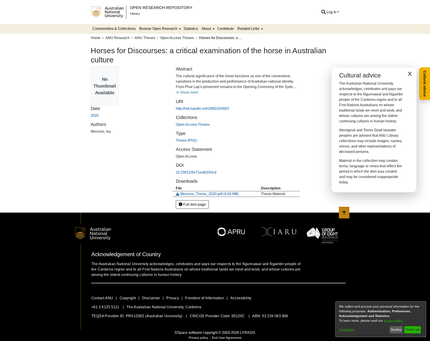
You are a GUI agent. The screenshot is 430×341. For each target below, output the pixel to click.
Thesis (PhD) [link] (186, 140)
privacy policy (393, 320)
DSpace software (188, 332)
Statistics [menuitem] (191, 29)
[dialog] (381, 319)
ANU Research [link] (117, 38)
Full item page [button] (194, 204)
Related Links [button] (248, 29)
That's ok (412, 329)
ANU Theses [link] (145, 38)
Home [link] (96, 38)
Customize (346, 329)
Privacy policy (198, 337)
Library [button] (135, 13)
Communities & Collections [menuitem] (114, 29)
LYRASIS (247, 332)
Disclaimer (151, 298)
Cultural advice (425, 83)
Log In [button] (332, 12)
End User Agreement (226, 337)
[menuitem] (160, 28)
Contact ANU (102, 298)
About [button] (206, 29)
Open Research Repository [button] (161, 7)
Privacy (172, 298)
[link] (193, 124)
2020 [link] (95, 115)
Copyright (128, 298)
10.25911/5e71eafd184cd (196, 172)
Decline (396, 329)
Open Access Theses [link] (177, 38)
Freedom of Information (204, 298)
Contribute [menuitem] (225, 29)
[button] (323, 12)
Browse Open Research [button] (158, 29)
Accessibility (241, 298)
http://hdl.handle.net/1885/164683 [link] (202, 108)
